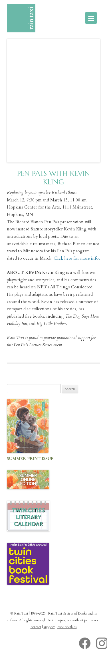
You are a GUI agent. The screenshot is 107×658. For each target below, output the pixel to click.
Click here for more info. (77, 258)
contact (36, 627)
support (49, 627)
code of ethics (67, 627)
